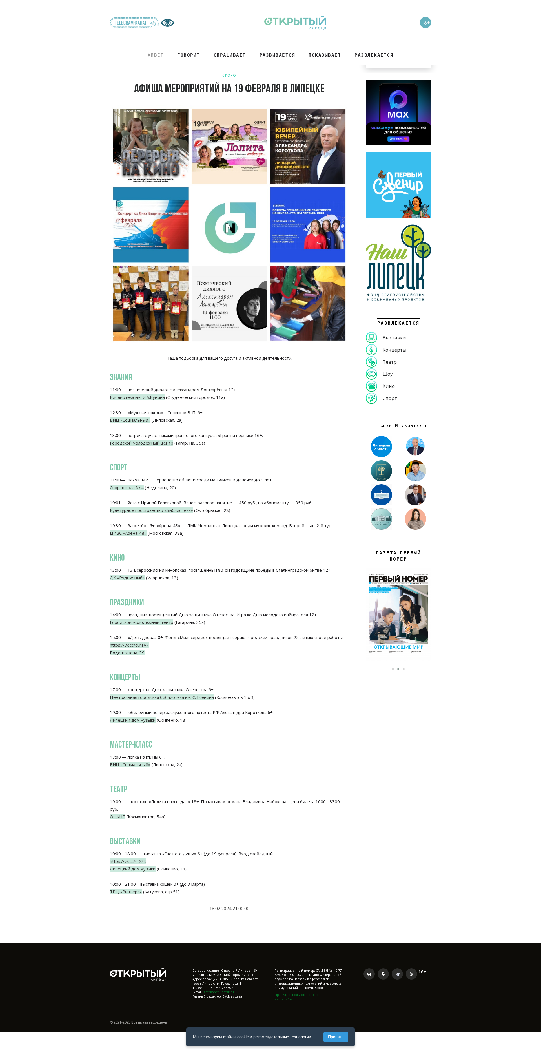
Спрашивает (230, 55)
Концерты (395, 349)
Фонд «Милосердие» (186, 637)
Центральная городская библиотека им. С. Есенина (162, 697)
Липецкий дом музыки (133, 869)
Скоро (229, 75)
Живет (156, 55)
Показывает (325, 55)
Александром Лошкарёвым (200, 389)
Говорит (188, 55)
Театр (390, 362)
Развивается (277, 55)
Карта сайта (284, 999)
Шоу (388, 374)
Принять (335, 1037)
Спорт (390, 398)
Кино (389, 386)
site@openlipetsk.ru (218, 992)
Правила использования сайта (298, 995)
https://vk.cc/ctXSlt (128, 861)
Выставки (394, 337)
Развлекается (373, 55)
